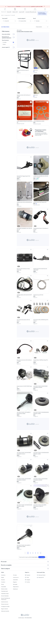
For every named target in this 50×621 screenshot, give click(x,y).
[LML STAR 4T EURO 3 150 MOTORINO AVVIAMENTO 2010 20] (24, 444)
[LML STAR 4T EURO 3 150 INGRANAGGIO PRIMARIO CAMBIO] (41, 404)
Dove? (34, 18)
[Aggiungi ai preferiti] (31, 51)
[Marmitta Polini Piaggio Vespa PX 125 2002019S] (24, 168)
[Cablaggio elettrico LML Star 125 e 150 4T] (24, 286)
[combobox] (9, 21)
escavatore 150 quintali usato (30, 11)
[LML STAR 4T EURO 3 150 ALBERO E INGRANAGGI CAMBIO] (24, 404)
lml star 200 (9, 11)
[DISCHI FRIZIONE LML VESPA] (41, 112)
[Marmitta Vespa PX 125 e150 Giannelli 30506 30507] (41, 260)
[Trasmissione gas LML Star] (41, 286)
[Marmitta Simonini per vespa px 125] (41, 194)
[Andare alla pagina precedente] (25, 553)
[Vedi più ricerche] (48, 12)
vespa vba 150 (21, 11)
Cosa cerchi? (4, 18)
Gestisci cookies (4, 588)
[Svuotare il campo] (15, 21)
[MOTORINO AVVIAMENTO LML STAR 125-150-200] (24, 220)
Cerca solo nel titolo (6, 34)
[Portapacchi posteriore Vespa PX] (24, 61)
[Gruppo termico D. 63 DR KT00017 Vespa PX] (24, 378)
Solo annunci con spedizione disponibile (6, 37)
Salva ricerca (6, 26)
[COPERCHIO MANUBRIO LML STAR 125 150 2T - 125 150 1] (41, 168)
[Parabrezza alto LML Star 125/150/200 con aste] (24, 194)
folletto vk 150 (15, 11)
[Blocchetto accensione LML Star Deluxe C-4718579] (24, 352)
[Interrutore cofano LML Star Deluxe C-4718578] (24, 87)
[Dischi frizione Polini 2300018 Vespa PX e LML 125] (41, 311)
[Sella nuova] (41, 61)
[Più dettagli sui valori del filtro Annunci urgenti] (9, 47)
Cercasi (4, 44)
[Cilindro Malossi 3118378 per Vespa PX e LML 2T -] (41, 352)
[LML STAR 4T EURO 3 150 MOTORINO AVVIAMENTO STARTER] (41, 378)
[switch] (13, 34)
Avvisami (42, 557)
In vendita (4, 42)
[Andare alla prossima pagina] (40, 553)
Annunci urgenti (5, 47)
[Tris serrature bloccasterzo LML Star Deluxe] (24, 311)
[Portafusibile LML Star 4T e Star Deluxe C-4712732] (41, 220)
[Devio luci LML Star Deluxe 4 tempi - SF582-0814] (24, 260)
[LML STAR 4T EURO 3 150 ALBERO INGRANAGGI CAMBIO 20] (41, 496)
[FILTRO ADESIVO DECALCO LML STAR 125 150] (24, 112)
